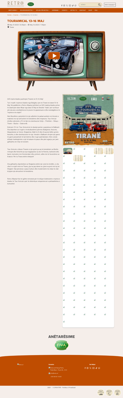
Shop (90, 10)
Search (99, 4)
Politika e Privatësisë (68, 387)
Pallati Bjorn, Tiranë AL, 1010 (58, 370)
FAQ (96, 10)
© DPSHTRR (57, 387)
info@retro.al (54, 373)
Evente (64, 10)
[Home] (15, 4)
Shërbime (55, 10)
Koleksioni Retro (26, 10)
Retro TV (73, 10)
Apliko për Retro (42, 10)
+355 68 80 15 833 (56, 376)
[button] (88, 121)
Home (9, 15)
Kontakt (83, 10)
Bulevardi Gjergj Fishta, (57, 368)
